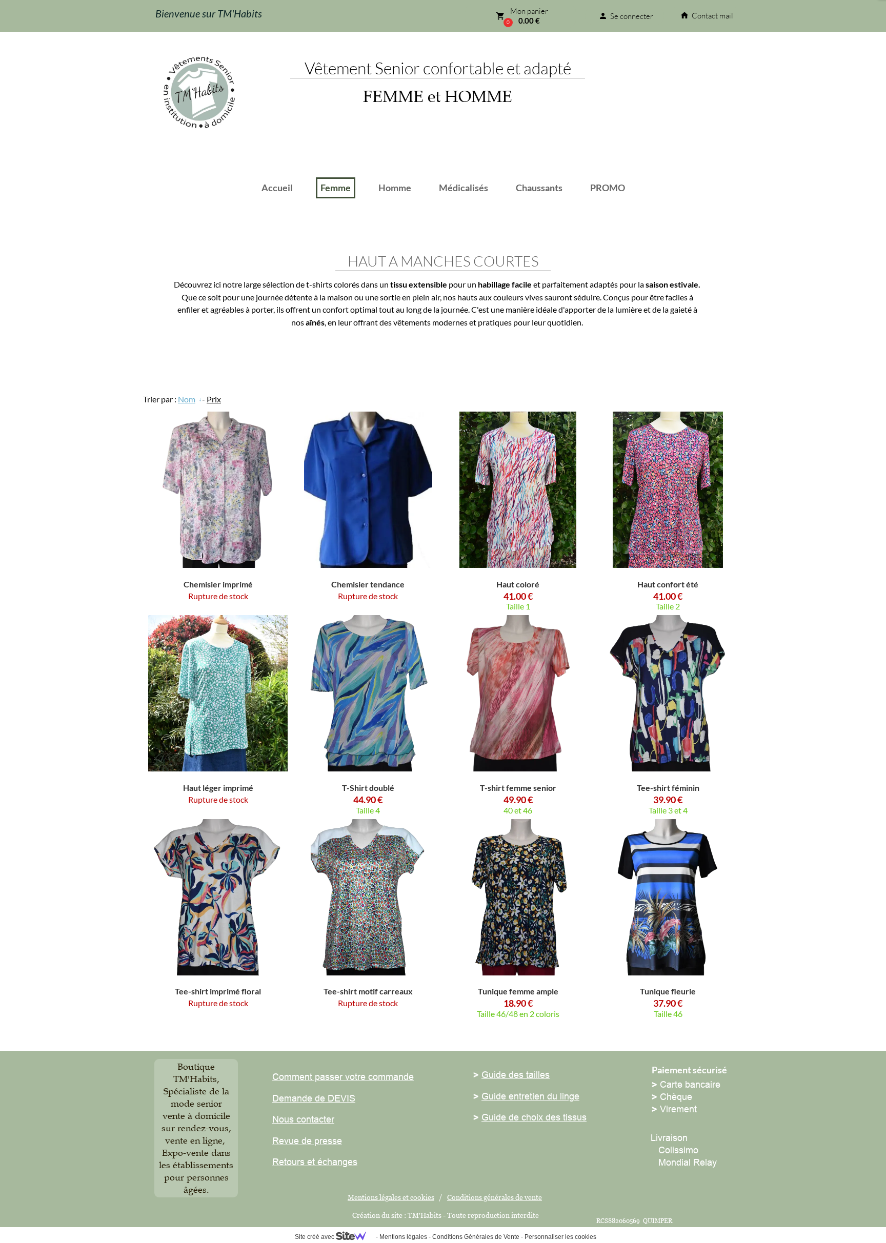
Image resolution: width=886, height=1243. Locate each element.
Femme (335, 187)
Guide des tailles (515, 1074)
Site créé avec (315, 1236)
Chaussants (539, 187)
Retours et (293, 1161)
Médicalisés (463, 187)
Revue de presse (307, 1140)
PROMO (607, 187)
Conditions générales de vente (494, 1197)
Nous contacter (303, 1119)
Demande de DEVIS (313, 1098)
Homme (394, 187)
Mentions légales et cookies (391, 1197)
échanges (336, 1161)
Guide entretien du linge (530, 1096)
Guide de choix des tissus (534, 1117)
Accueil (277, 187)
